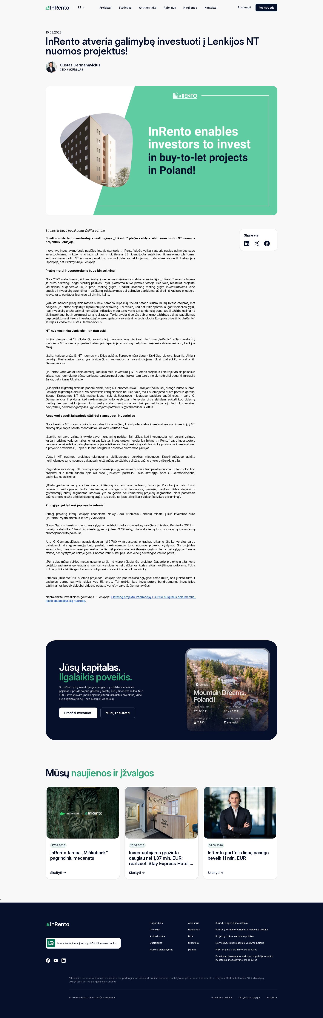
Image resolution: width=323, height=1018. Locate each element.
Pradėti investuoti (78, 713)
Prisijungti (244, 7)
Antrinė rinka (147, 7)
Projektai (105, 7)
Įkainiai (192, 949)
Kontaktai (211, 7)
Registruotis (266, 7)
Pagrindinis (156, 922)
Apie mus (170, 7)
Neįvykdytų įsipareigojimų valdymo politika (240, 942)
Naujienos (190, 7)
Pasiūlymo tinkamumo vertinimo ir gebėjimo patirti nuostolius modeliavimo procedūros (244, 958)
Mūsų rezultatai (118, 713)
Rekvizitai (272, 997)
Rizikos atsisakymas (161, 949)
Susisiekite (156, 942)
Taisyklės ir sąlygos (249, 997)
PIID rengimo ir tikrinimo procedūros (236, 949)
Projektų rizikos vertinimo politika (235, 936)
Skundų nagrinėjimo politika (232, 922)
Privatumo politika (221, 997)
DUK (190, 936)
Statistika (125, 7)
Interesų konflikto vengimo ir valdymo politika (242, 929)
